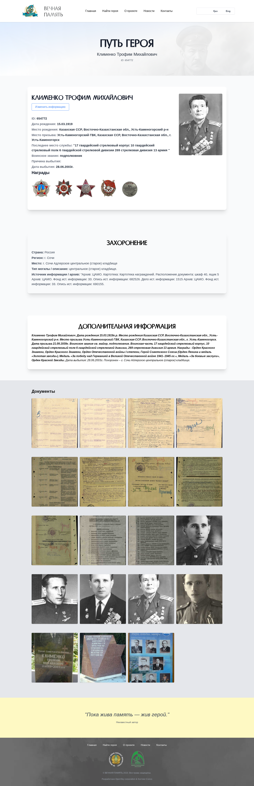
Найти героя (110, 10)
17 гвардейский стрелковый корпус (179, 343)
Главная (90, 10)
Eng (228, 11)
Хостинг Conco (145, 779)
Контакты (167, 10)
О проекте (130, 10)
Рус (203, 11)
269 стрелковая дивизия (145, 347)
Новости (149, 10)
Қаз (215, 11)
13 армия (169, 347)
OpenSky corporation (125, 779)
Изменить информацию (50, 106)
